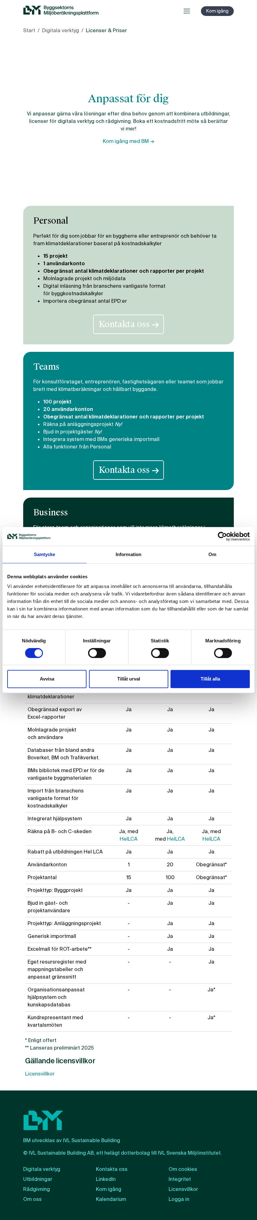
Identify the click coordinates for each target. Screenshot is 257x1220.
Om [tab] (212, 554)
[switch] (97, 653)
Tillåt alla (210, 678)
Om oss (32, 1199)
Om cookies (183, 1169)
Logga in (179, 1199)
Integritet (180, 1179)
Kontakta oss (128, 324)
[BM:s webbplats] (60, 11)
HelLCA (129, 839)
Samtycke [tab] (44, 554)
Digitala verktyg (60, 30)
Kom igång (217, 11)
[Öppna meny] (186, 11)
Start (29, 30)
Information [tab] (128, 554)
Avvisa (47, 678)
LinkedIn (106, 1179)
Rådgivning (36, 1189)
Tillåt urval (128, 678)
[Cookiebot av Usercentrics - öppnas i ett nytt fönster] (222, 536)
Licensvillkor (40, 1074)
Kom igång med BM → (128, 141)
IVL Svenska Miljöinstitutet (189, 1153)
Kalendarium (111, 1199)
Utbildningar (37, 1179)
